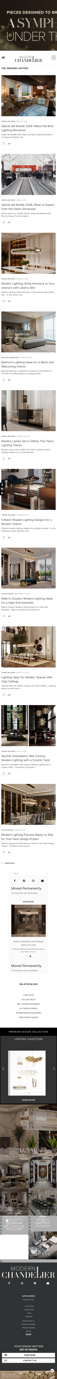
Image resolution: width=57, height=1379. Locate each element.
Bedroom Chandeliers (10, 357)
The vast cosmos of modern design (30, 941)
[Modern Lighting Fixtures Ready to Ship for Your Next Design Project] (28, 804)
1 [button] (26, 956)
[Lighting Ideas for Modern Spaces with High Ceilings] (28, 646)
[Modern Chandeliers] (28, 57)
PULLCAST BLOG (29, 999)
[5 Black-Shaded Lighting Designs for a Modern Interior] (28, 489)
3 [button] (30, 956)
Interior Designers (28, 1324)
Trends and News (8, 121)
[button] (54, 1068)
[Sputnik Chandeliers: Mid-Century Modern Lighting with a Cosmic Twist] (28, 725)
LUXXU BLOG (28, 995)
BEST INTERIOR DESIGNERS (28, 1004)
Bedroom (29, 1316)
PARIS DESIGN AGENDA (28, 1017)
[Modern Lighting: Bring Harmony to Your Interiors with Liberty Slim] (28, 253)
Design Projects (28, 1321)
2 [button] (28, 956)
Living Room (29, 1306)
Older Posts (9, 863)
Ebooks (28, 1331)
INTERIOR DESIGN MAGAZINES (28, 1013)
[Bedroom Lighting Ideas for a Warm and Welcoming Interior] (28, 331)
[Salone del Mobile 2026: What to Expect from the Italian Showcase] (28, 174)
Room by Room (28, 1299)
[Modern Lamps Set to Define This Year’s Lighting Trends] (28, 410)
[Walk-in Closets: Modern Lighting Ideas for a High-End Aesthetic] (28, 568)
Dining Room (29, 1309)
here (35, 893)
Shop (28, 1334)
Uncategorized (7, 594)
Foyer (29, 1313)
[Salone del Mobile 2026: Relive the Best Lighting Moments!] (28, 95)
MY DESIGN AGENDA (28, 1008)
